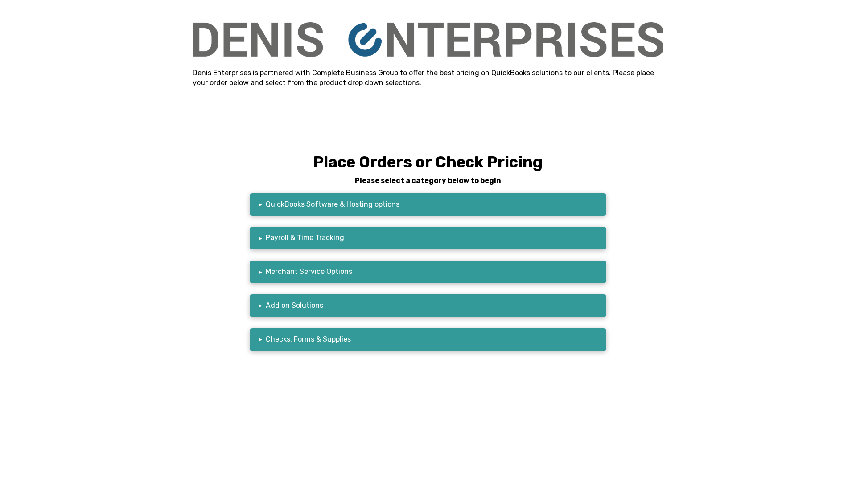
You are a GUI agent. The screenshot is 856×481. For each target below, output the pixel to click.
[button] (428, 204)
